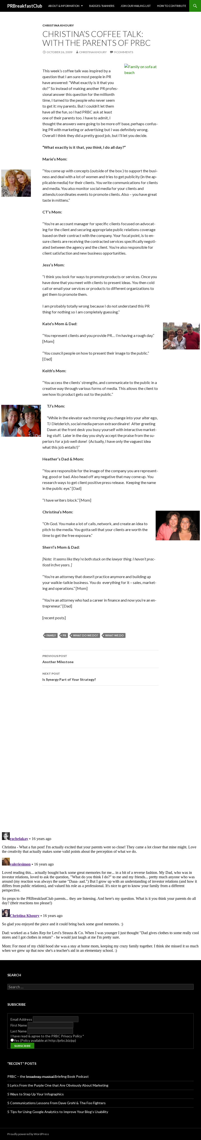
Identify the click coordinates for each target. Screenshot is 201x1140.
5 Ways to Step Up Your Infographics (35, 1094)
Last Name (19, 1031)
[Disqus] (100, 758)
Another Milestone (58, 659)
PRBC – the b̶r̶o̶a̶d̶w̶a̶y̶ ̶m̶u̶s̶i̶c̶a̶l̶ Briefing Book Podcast (48, 1076)
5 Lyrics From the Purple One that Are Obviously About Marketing (57, 1085)
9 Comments (123, 52)
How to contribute (171, 5)
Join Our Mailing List (136, 5)
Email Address (22, 1019)
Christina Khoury (58, 25)
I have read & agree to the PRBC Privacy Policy (47, 1036)
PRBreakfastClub (24, 6)
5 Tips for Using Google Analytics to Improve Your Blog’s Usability (57, 1112)
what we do (114, 635)
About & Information (63, 5)
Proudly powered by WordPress (28, 1134)
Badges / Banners (101, 5)
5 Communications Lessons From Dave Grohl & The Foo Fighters (56, 1103)
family (51, 635)
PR (64, 635)
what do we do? (85, 635)
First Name (19, 1025)
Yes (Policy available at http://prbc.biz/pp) (45, 1040)
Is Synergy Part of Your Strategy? (69, 677)
